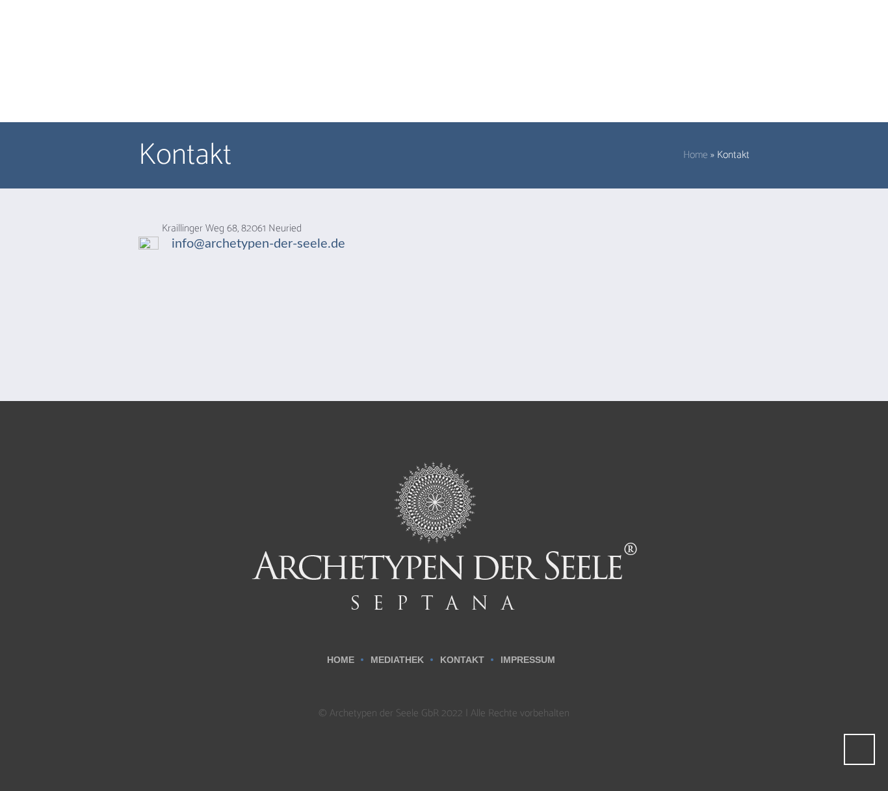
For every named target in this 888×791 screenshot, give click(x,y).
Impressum (528, 660)
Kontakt (462, 660)
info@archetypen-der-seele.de (258, 243)
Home (695, 155)
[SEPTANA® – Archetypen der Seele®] (444, 535)
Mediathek (397, 660)
